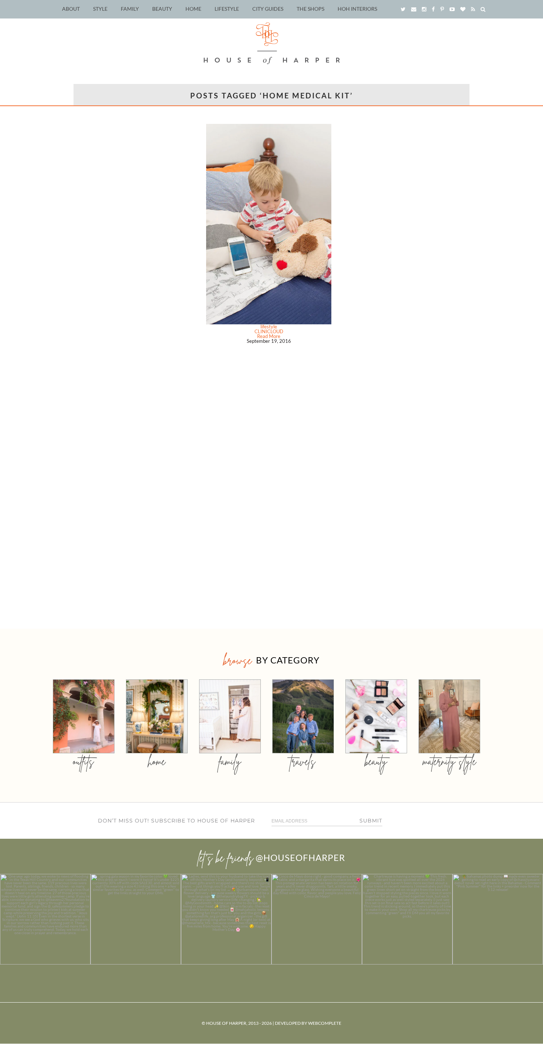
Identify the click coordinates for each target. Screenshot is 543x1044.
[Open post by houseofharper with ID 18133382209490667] (226, 919)
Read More (268, 336)
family (230, 761)
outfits (83, 761)
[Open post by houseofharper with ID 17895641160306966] (497, 919)
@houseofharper (300, 857)
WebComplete (324, 1023)
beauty (376, 761)
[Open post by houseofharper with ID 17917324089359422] (317, 919)
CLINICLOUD (269, 331)
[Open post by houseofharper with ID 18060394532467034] (135, 919)
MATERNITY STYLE (449, 761)
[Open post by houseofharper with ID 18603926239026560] (45, 919)
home (156, 761)
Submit (370, 820)
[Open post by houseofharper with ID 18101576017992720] (407, 919)
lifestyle (268, 327)
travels (302, 761)
